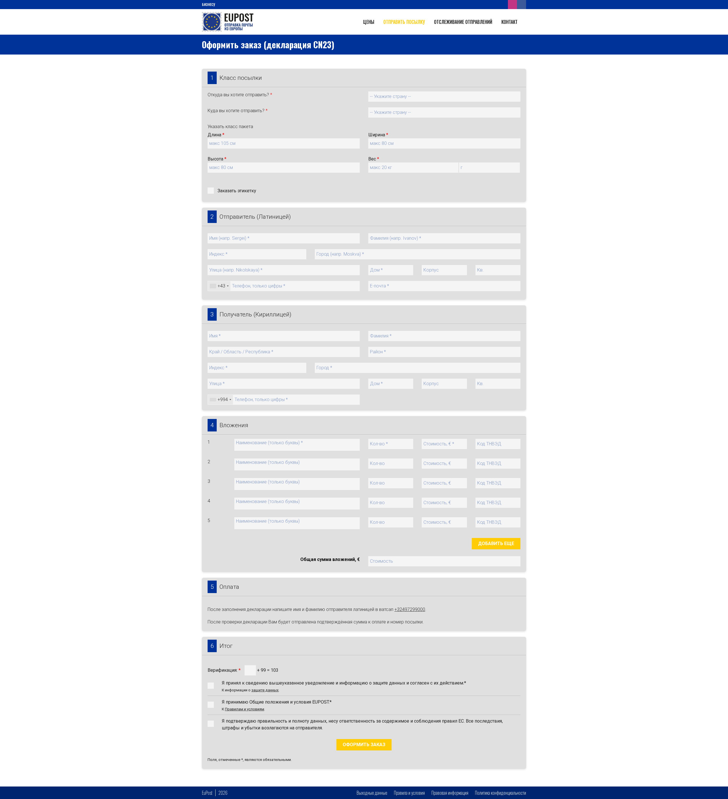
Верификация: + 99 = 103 (243, 670)
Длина (216, 134)
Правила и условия (409, 792)
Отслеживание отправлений (463, 22)
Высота (217, 159)
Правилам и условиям (244, 709)
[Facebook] (521, 5)
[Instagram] (512, 5)
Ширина (378, 134)
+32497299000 (409, 609)
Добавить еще (496, 543)
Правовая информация (449, 792)
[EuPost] (227, 21)
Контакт (509, 22)
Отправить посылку (404, 22)
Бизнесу (208, 4)
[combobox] (219, 286)
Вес (373, 159)
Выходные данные (372, 792)
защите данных (265, 690)
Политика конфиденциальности (500, 792)
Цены (368, 22)
